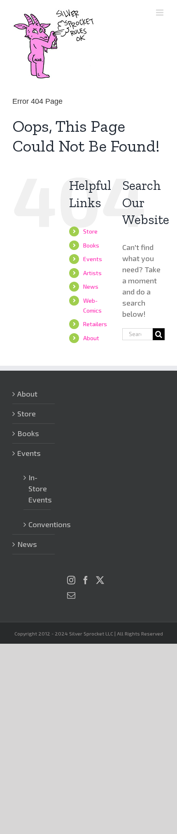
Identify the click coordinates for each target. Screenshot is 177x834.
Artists (92, 272)
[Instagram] (71, 580)
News (90, 286)
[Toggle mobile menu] (160, 12)
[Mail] (71, 595)
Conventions (37, 524)
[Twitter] (100, 580)
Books (91, 245)
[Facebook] (86, 580)
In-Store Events (37, 488)
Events (92, 258)
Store (90, 231)
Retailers (95, 323)
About (91, 337)
